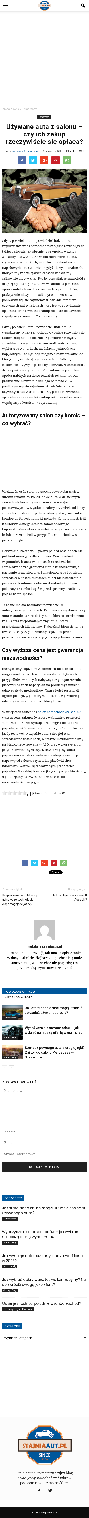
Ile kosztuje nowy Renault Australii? (69, 897)
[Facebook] (39, 1491)
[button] (83, 5)
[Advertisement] (44, 58)
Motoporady (9, 1266)
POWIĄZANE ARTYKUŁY (20, 992)
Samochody (44, 116)
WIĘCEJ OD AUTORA (18, 997)
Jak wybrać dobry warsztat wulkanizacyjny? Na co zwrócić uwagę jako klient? (44, 1282)
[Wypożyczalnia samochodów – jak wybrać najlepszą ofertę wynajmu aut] (12, 1032)
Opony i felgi (10, 1290)
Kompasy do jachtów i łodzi (18, 1309)
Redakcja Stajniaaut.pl (25, 151)
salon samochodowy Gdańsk (59, 712)
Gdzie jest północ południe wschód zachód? (41, 1303)
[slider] (14, 792)
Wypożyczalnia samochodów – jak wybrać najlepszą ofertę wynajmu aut (40, 1234)
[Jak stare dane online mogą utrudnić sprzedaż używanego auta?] (12, 1012)
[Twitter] (50, 1491)
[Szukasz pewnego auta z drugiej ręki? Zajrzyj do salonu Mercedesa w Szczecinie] (12, 1052)
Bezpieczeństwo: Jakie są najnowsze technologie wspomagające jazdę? (19, 899)
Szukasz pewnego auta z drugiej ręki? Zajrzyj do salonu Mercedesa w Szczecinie (55, 1052)
